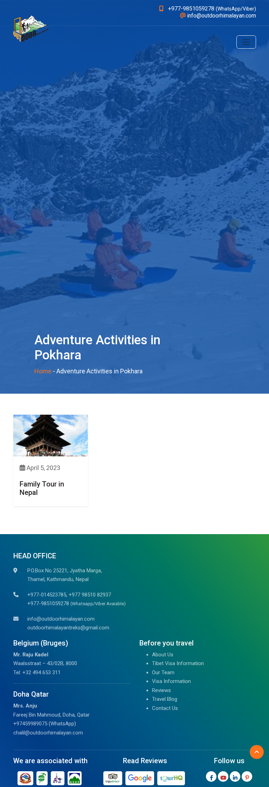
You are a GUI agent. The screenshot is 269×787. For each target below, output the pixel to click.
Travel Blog (164, 699)
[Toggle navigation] (246, 42)
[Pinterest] (247, 776)
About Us (162, 654)
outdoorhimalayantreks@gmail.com (68, 627)
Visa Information (171, 681)
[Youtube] (223, 776)
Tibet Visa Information (178, 663)
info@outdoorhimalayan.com (61, 619)
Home (42, 371)
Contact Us (165, 708)
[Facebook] (211, 776)
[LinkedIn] (235, 776)
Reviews (161, 690)
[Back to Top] (257, 752)
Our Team (163, 672)
